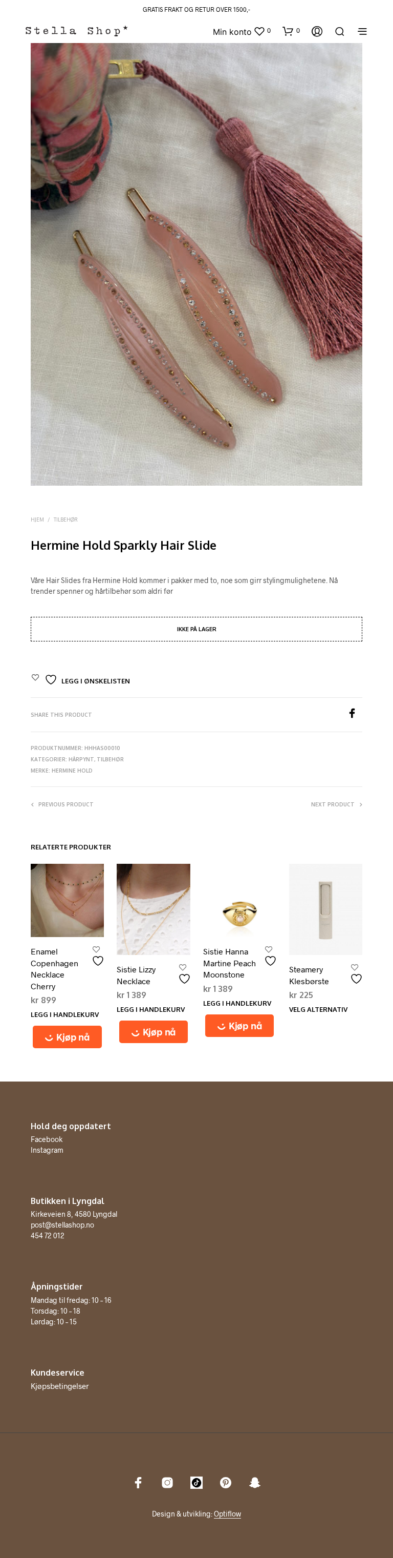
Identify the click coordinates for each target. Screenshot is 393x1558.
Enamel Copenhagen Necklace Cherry (54, 968)
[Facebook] (354, 715)
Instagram (47, 1150)
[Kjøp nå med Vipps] (67, 1037)
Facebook (46, 1139)
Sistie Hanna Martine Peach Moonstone (229, 962)
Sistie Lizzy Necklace (136, 974)
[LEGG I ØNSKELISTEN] (99, 956)
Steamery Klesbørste (309, 974)
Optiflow (227, 1514)
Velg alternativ (318, 1009)
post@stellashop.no (62, 1224)
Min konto (232, 32)
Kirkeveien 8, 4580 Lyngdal (74, 1214)
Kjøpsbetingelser (60, 1385)
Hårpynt (81, 759)
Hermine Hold (72, 770)
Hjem (37, 519)
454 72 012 (47, 1235)
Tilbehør (66, 519)
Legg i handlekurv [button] (65, 1014)
